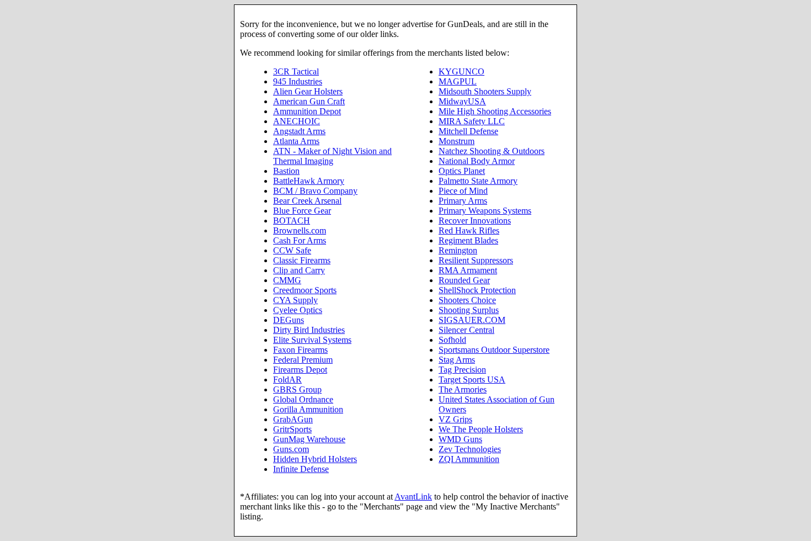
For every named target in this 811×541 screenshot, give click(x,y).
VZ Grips (455, 419)
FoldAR (287, 379)
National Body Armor (477, 161)
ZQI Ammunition (469, 459)
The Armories (463, 389)
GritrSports (292, 429)
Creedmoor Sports (305, 290)
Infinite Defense (301, 469)
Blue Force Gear (302, 210)
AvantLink (413, 496)
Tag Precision (462, 369)
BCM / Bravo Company (315, 190)
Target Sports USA (472, 379)
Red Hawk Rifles (469, 230)
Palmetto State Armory (478, 180)
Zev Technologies (470, 449)
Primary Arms (463, 200)
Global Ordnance (303, 399)
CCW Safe (292, 250)
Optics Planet (462, 171)
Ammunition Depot (307, 111)
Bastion (286, 171)
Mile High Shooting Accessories (495, 111)
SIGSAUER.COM (472, 320)
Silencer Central (466, 330)
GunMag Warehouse (309, 439)
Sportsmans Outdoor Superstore (494, 349)
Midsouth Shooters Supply (485, 91)
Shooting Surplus (469, 310)
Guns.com (291, 449)
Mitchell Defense (468, 131)
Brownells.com (299, 230)
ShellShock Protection (477, 290)
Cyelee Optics (297, 310)
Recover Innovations (475, 220)
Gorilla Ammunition (308, 409)
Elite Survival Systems (312, 339)
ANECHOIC (296, 121)
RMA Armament (468, 270)
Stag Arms (457, 359)
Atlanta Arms (296, 141)
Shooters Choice (467, 300)
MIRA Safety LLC (472, 121)
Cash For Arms (299, 240)
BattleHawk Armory (308, 180)
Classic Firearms (301, 260)
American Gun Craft (309, 101)
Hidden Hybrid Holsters (315, 459)
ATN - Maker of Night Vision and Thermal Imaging (332, 156)
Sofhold (452, 339)
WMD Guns (460, 439)
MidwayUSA (462, 101)
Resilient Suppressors (476, 260)
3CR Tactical (296, 71)
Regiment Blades (468, 240)
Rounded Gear (464, 280)
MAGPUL (458, 81)
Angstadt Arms (299, 131)
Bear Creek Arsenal (307, 200)
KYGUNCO (461, 71)
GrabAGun (293, 419)
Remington (458, 250)
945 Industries (297, 81)
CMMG (287, 280)
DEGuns (288, 320)
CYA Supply (295, 300)
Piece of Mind (463, 190)
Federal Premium (303, 359)
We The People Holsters (481, 429)
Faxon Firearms (300, 349)
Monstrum (456, 141)
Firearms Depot (300, 369)
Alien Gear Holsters (308, 91)
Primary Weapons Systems (485, 210)
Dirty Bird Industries (309, 330)
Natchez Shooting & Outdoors (492, 151)
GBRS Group (297, 389)
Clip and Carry (299, 270)
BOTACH (291, 220)
